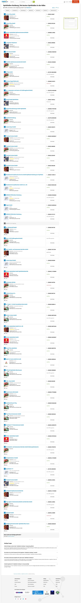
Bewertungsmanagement (32, 582)
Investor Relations (18, 582)
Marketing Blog (45, 580)
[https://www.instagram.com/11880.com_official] (18, 599)
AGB (56, 584)
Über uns (16, 580)
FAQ (44, 586)
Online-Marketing (31, 584)
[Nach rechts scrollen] (58, 10)
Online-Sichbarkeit (31, 580)
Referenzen (45, 582)
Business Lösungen (31, 586)
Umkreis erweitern (11, 536)
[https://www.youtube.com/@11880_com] (26, 599)
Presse (16, 586)
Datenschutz (58, 582)
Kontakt (44, 584)
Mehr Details (52, 18)
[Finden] (34, 2)
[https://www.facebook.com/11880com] (16, 599)
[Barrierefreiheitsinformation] (69, 1)
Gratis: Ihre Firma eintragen (76, 2)
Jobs (15, 584)
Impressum (57, 580)
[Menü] (71, 2)
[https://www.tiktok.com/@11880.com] (21, 599)
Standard (29, 7)
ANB (56, 586)
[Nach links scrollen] (4, 10)
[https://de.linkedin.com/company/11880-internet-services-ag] (23, 599)
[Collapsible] (57, 546)
